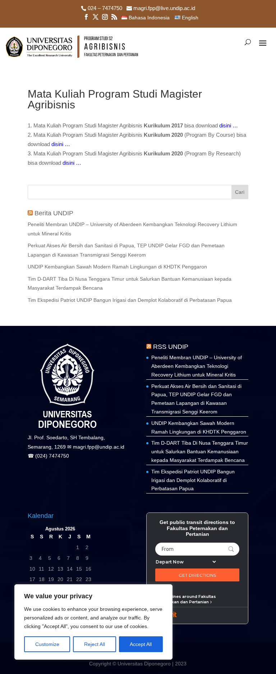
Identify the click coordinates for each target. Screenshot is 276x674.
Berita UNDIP (53, 213)
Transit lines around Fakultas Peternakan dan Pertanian (185, 599)
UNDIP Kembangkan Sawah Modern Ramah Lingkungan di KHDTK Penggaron (117, 267)
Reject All (94, 644)
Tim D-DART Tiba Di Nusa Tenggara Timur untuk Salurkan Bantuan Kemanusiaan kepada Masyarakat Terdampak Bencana (199, 451)
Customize (47, 644)
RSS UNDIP (170, 346)
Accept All (141, 644)
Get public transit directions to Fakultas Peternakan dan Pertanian (197, 528)
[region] (93, 622)
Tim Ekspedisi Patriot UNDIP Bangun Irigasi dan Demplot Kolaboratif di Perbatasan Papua (130, 300)
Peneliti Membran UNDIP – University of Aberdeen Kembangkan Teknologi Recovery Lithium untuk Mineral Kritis (196, 366)
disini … (228, 125)
